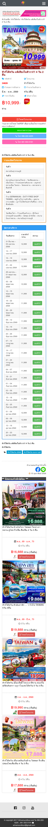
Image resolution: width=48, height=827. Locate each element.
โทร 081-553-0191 (25, 141)
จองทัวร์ (37, 244)
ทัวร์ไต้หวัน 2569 (14, 452)
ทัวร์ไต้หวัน (15, 19)
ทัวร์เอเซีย (6, 19)
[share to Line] (43, 469)
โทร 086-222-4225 (25, 136)
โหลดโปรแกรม (25, 119)
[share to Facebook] (38, 469)
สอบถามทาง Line (24, 130)
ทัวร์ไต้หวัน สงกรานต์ (32, 452)
